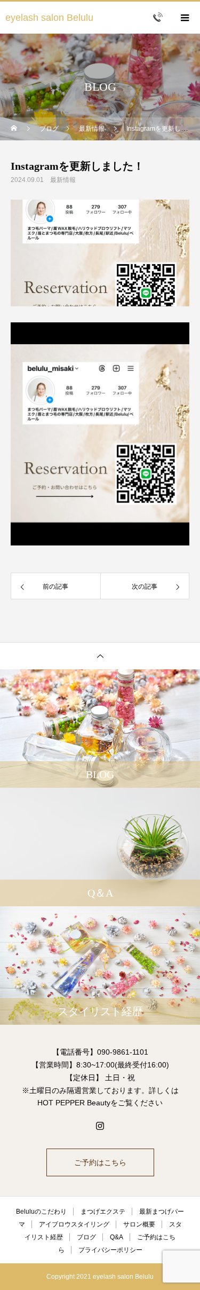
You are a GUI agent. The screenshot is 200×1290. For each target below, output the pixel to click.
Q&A (116, 1237)
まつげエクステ (103, 1211)
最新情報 (63, 180)
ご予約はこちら (100, 1162)
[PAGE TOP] (100, 655)
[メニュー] (184, 18)
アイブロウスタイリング (74, 1224)
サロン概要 (139, 1224)
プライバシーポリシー (110, 1250)
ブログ (86, 1237)
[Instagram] (100, 1125)
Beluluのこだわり (41, 1211)
